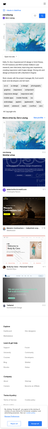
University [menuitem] (7, 352)
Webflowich (11, 230)
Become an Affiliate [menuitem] (32, 386)
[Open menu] (44, 4)
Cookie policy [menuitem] (30, 400)
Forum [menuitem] (27, 347)
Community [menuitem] (29, 352)
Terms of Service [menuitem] (10, 400)
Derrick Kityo (11, 269)
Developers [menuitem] (29, 357)
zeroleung (7, 152)
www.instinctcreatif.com (17, 189)
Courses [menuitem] (7, 357)
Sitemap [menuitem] (28, 381)
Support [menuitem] (7, 347)
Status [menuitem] (27, 367)
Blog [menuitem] (5, 362)
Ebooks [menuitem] (6, 367)
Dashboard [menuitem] (8, 331)
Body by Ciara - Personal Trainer (20, 267)
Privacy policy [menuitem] (9, 405)
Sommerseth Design (14, 308)
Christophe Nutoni (13, 192)
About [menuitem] (6, 381)
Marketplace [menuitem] (8, 336)
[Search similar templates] (42, 16)
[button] (35, 16)
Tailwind (10, 305)
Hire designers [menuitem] (30, 331)
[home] (4, 4)
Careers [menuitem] (7, 386)
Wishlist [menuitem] (27, 362)
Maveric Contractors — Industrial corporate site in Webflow (24, 228)
